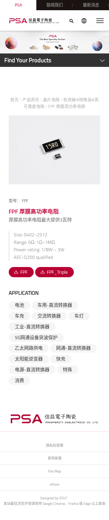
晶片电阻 (51, 99)
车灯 (79, 315)
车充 (19, 315)
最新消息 (91, 5)
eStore (54, 484)
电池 (19, 304)
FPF (24, 271)
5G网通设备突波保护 (36, 337)
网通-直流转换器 (73, 347)
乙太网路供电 (29, 347)
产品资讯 (31, 99)
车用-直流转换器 (54, 304)
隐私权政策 (54, 445)
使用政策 (55, 458)
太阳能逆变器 (29, 358)
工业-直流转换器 (32, 326)
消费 (19, 380)
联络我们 (55, 5)
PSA (18, 5)
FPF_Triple (57, 271)
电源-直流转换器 (32, 369)
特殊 (67, 369)
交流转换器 (49, 315)
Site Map (54, 471)
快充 (60, 358)
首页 (14, 99)
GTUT (63, 498)
